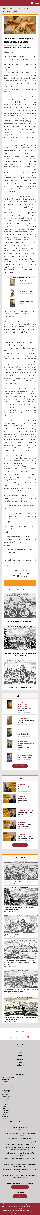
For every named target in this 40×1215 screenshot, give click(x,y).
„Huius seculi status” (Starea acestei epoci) (18, 882)
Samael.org (20, 1068)
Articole (20, 1047)
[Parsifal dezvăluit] (12, 303)
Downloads (5, 1079)
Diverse (4, 1120)
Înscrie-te (20, 1196)
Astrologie (5, 1104)
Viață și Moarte (6, 1096)
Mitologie (5, 1081)
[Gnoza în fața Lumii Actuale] (9, 812)
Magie (4, 1118)
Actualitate (29, 810)
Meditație (5, 1112)
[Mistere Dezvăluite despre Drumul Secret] (9, 836)
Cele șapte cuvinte (24, 757)
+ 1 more (20, 745)
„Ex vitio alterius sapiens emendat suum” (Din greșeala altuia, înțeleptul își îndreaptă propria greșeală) (20, 962)
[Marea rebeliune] (12, 293)
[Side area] (31, 3)
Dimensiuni (5, 1110)
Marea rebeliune (26, 291)
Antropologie (22, 704)
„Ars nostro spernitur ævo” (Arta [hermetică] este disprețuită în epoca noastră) (21, 991)
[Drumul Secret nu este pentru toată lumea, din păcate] (11, 1037)
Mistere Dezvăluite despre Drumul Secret (25, 837)
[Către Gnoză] (12, 282)
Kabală (26, 718)
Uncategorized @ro (8, 1087)
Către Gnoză (24, 281)
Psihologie (8, 48)
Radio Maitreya (20, 1065)
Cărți (20, 1049)
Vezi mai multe (20, 765)
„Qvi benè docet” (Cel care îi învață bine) (18, 935)
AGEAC (20, 1062)
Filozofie (4, 1083)
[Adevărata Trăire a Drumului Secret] (9, 824)
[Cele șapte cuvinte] (9, 757)
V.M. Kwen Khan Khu (10, 884)
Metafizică (30, 743)
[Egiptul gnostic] (9, 744)
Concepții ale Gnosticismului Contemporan (23, 801)
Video (20, 1055)
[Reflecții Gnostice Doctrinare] (9, 787)
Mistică (4, 1114)
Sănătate (5, 1116)
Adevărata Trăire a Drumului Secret (24, 825)
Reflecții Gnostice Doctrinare (24, 788)
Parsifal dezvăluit (26, 302)
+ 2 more (27, 732)
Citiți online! (22, 702)
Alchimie (20, 718)
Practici (20, 1052)
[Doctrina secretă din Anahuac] (9, 704)
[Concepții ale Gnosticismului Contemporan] (9, 798)
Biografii (4, 1106)
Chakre (4, 1108)
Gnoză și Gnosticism (8, 1077)
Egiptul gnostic (23, 748)
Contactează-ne (20, 1187)
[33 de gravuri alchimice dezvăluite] (9, 720)
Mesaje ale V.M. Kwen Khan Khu (22, 48)
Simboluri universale (8, 1085)
